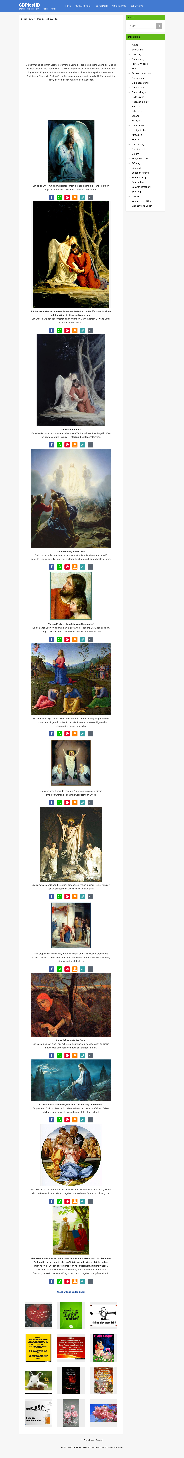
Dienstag (136, 54)
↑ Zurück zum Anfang (92, 1440)
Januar (135, 116)
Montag (136, 139)
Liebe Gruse (138, 125)
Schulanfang (138, 182)
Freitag (135, 68)
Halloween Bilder (140, 101)
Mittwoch (137, 134)
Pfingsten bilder (140, 158)
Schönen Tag (139, 177)
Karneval (136, 120)
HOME (68, 6)
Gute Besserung (140, 83)
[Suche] (159, 26)
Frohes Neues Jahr (142, 73)
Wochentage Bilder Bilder (71, 1292)
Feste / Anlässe (140, 63)
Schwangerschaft (141, 187)
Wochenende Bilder (142, 201)
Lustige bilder (139, 130)
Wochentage (119, 6)
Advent (135, 45)
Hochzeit (136, 106)
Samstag (136, 168)
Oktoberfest (138, 149)
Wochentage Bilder (142, 205)
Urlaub (135, 196)
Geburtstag (137, 6)
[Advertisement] (71, 44)
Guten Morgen (83, 6)
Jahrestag (137, 111)
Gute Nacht (102, 6)
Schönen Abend (140, 172)
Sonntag (136, 191)
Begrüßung (137, 49)
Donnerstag (138, 59)
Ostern (135, 153)
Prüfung (136, 163)
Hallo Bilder (138, 97)
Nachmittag (138, 144)
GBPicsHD (80, 1447)
